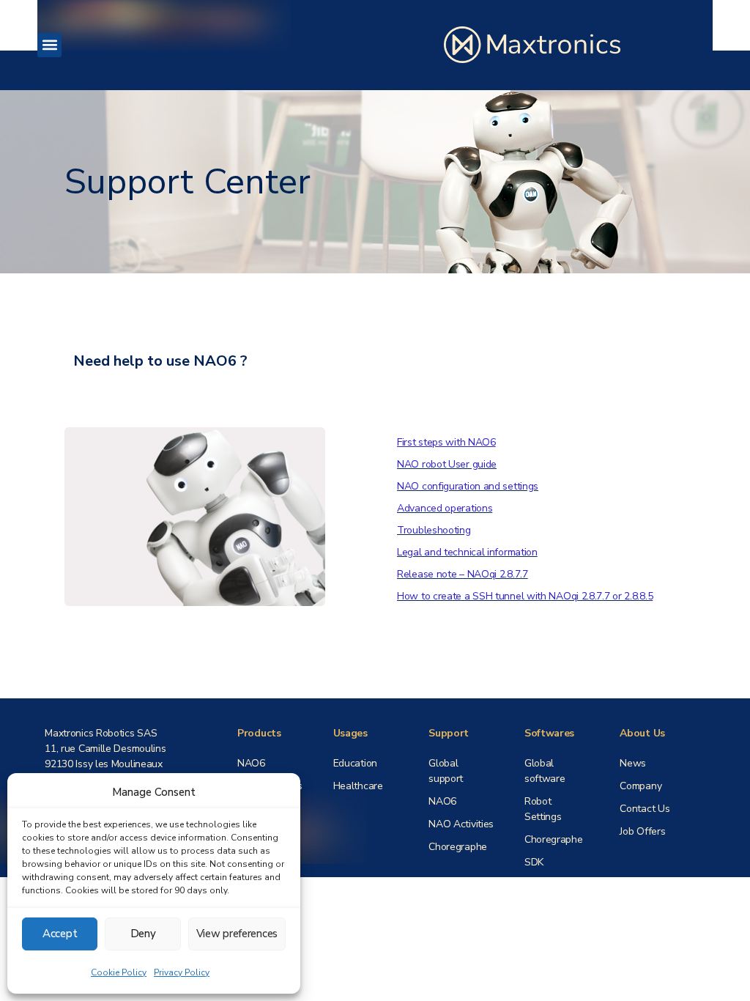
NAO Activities (461, 824)
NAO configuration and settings (467, 486)
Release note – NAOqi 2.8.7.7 (462, 574)
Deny (143, 933)
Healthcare (358, 786)
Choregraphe (457, 847)
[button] (49, 45)
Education (355, 763)
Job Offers (642, 831)
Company (640, 786)
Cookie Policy (118, 972)
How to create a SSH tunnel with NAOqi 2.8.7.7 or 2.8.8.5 (525, 596)
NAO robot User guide (447, 464)
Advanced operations (444, 508)
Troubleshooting (434, 530)
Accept (59, 933)
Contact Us (644, 809)
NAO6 (251, 763)
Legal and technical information (467, 552)
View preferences (237, 933)
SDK (533, 862)
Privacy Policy (181, 972)
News (633, 763)
